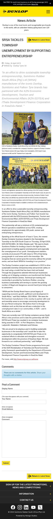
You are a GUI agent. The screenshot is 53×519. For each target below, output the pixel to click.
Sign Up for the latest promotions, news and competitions (26, 486)
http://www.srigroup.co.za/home (26, 359)
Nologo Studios (31, 516)
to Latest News (41, 40)
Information (26, 494)
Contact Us (26, 500)
